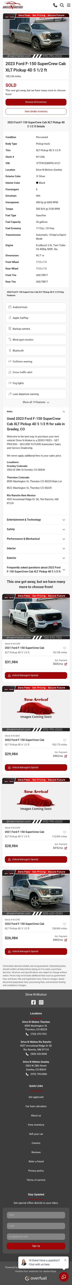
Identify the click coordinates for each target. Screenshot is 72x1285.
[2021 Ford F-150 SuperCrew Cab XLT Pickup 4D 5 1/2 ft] (36, 616)
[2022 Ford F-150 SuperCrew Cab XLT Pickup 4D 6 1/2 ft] (36, 708)
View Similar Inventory (36, 111)
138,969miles (59, 928)
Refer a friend (36, 1161)
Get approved (36, 1097)
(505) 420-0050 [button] (38, 1053)
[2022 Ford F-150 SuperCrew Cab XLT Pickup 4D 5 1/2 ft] (36, 892)
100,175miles (59, 744)
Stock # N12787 (12, 919)
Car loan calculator (36, 1106)
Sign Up (36, 1246)
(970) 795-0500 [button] (38, 1074)
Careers (36, 1143)
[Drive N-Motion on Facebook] (32, 1002)
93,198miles (60, 652)
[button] (55, 5)
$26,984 (11, 938)
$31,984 (11, 662)
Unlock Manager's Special (25, 675)
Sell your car (36, 1134)
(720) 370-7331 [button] (38, 1034)
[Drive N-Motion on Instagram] (40, 1002)
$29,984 (11, 754)
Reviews (36, 1152)
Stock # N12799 (12, 827)
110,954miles (59, 836)
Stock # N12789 (12, 643)
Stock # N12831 (12, 736)
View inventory (36, 1124)
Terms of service (36, 1179)
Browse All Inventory (36, 102)
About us (36, 1115)
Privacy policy (36, 1170)
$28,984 (11, 846)
